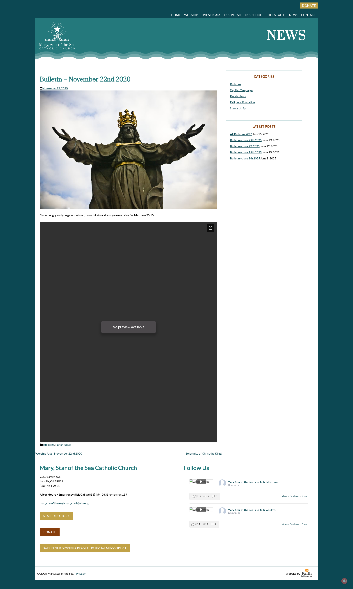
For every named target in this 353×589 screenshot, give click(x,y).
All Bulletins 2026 (241, 134)
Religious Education (242, 102)
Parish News (63, 444)
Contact (308, 15)
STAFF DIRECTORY (56, 515)
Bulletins (48, 444)
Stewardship (238, 108)
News (293, 15)
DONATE (49, 532)
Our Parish (232, 15)
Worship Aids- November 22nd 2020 (58, 453)
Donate (309, 5)
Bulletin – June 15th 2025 (246, 152)
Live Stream (211, 15)
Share (305, 496)
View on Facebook (290, 496)
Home (176, 15)
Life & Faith (276, 15)
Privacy (80, 573)
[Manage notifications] (344, 581)
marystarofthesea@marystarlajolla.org (64, 503)
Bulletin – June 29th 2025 (246, 140)
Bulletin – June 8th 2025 (245, 158)
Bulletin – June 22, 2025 (245, 146)
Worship (191, 15)
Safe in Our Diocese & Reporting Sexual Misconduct (84, 548)
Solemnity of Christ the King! (204, 453)
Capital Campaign (241, 90)
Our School (254, 15)
